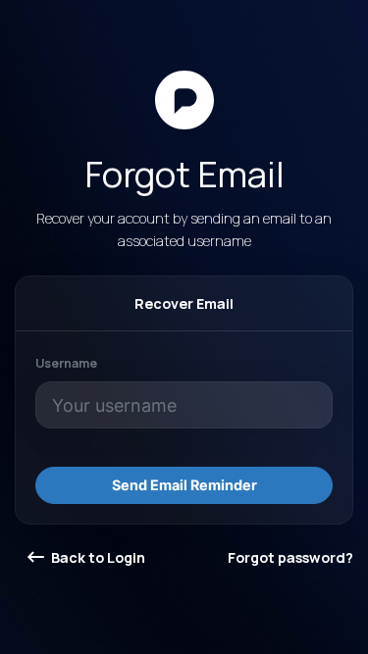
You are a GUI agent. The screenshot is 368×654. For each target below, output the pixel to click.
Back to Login (96, 557)
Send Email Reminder (184, 485)
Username (66, 363)
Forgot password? (290, 557)
